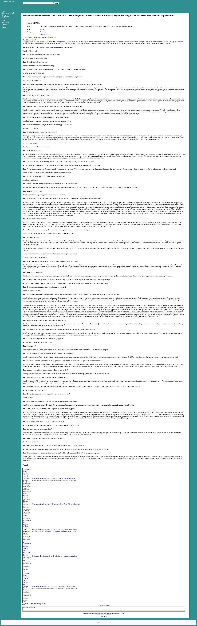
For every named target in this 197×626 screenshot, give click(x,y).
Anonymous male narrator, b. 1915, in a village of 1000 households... (27, 526)
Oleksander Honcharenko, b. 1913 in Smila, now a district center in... (54, 556)
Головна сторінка (8, 1)
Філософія (5, 22)
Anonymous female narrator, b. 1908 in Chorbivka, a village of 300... (54, 586)
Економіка (5, 26)
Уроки (4, 11)
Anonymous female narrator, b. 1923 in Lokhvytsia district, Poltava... (27, 497)
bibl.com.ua (29, 37)
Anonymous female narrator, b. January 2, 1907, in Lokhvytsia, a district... (27, 474)
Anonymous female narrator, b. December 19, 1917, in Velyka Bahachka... (56, 504)
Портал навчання (104, 605)
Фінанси (4, 24)
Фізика (4, 28)
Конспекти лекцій (8, 13)
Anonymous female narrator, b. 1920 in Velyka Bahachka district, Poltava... (27, 579)
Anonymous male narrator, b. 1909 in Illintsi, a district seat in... (27, 548)
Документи (43, 34)
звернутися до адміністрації (104, 614)
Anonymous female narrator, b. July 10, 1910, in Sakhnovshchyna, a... (54, 478)
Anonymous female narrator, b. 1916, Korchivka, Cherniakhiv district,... (55, 530)
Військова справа (40, 37)
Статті (98, 623)
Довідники (5, 15)
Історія (4, 20)
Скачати (29, 23)
